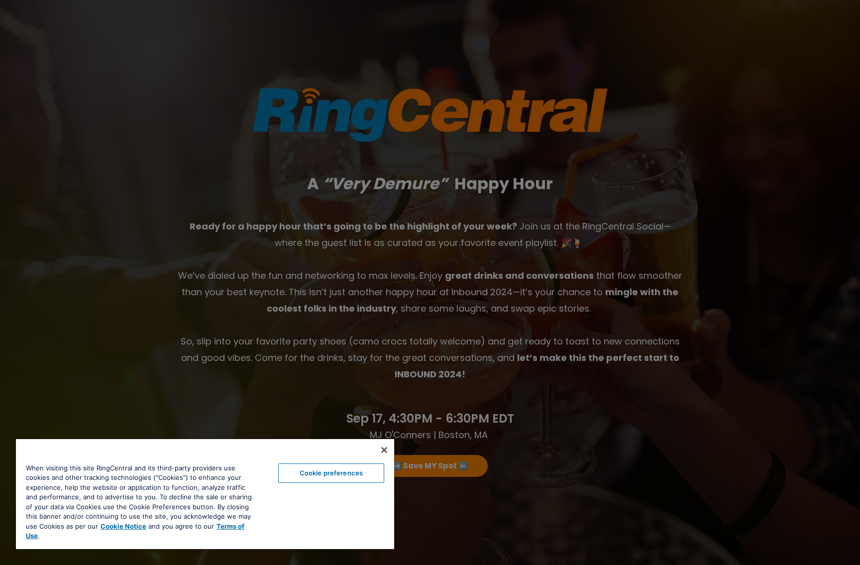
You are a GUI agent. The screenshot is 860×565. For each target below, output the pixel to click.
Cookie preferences (331, 473)
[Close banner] (384, 450)
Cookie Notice (123, 526)
